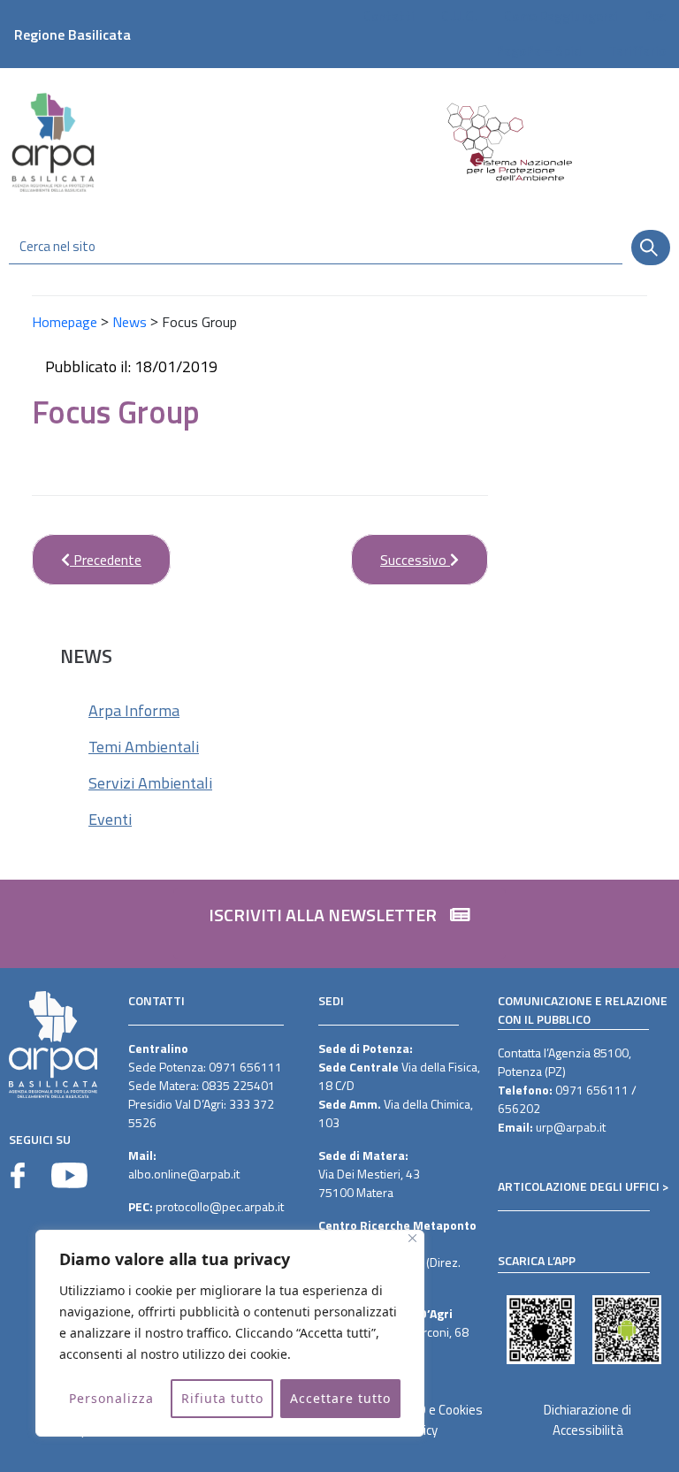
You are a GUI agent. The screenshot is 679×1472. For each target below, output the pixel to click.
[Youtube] (69, 1175)
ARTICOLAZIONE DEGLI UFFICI (579, 1186)
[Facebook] (18, 1175)
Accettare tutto (340, 1398)
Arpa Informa (133, 710)
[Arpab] (53, 142)
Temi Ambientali (143, 747)
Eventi (110, 819)
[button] (339, 924)
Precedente (86, 552)
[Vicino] (412, 1238)
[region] (229, 1333)
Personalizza (111, 1398)
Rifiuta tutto (222, 1398)
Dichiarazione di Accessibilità (587, 1420)
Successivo (400, 552)
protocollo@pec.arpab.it (220, 1206)
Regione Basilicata (72, 34)
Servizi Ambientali (150, 783)
